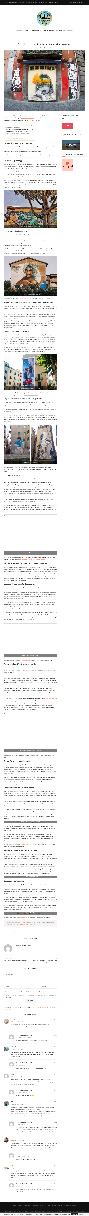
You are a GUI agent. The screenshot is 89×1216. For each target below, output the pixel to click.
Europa (28, 2)
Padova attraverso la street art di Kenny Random (18, 133)
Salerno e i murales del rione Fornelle (15, 138)
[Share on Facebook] (30, 939)
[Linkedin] (77, 2)
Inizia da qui (13, 2)
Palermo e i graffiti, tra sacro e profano (15, 135)
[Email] (81, 2)
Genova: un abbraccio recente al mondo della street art (19, 129)
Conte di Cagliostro (49, 698)
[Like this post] (27, 939)
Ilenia (13, 1019)
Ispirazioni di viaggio (40, 2)
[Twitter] (72, 2)
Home (5, 2)
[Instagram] (73, 2)
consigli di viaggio (9, 932)
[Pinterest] (75, 2)
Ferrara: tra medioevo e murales (13, 127)
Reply (55, 1019)
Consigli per (53, 2)
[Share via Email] (36, 939)
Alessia (13, 1047)
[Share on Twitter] (32, 939)
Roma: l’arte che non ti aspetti (13, 136)
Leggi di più (82, 1214)
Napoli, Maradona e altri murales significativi (17, 131)
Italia (21, 2)
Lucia (13, 1102)
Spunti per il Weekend (21, 932)
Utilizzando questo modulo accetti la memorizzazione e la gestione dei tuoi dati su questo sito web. (31, 996)
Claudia (13, 1165)
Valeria (13, 1138)
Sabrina (14, 1074)
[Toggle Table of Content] (31, 125)
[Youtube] (79, 2)
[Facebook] (70, 2)
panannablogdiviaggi (39, 47)
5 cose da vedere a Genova (31, 395)
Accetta (74, 1214)
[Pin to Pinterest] (34, 939)
